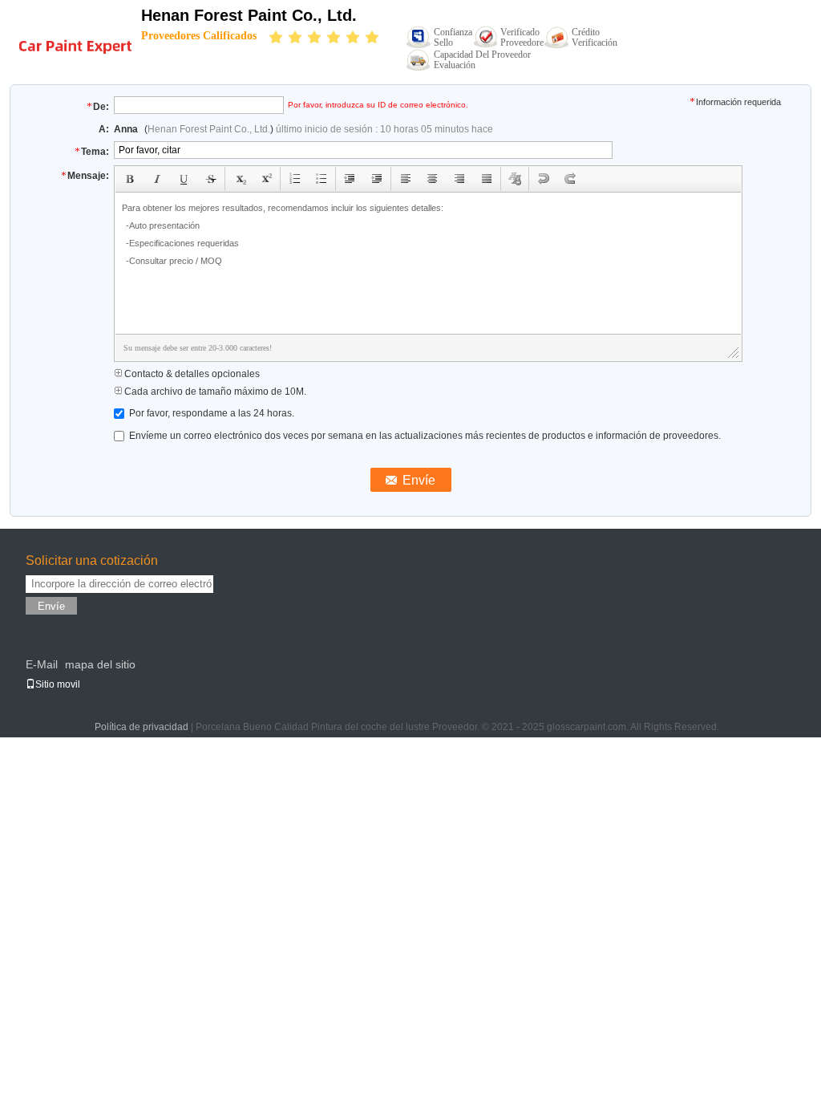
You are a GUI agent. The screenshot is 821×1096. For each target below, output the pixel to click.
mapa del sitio (100, 664)
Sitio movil (57, 684)
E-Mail (42, 664)
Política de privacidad (141, 727)
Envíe (51, 606)
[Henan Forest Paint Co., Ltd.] (75, 37)
